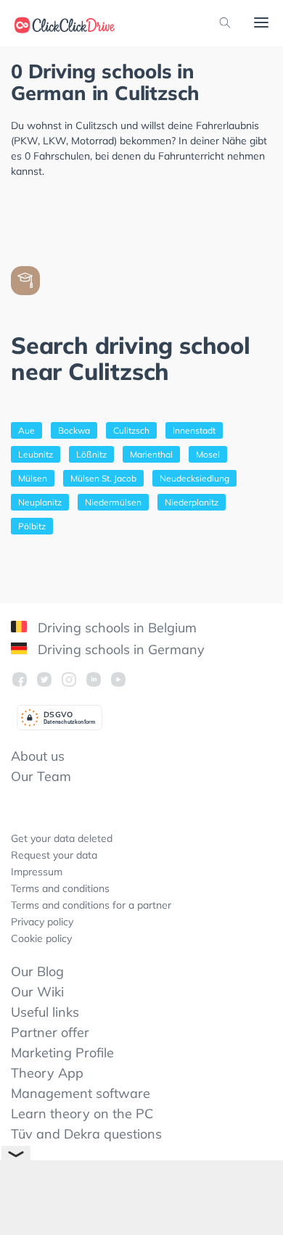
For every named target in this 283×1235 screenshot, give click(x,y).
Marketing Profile (62, 1052)
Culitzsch (131, 430)
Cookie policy (41, 938)
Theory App (47, 1073)
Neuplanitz (40, 502)
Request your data (54, 855)
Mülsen (32, 478)
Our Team (41, 776)
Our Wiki (37, 991)
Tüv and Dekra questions (86, 1133)
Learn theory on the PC (82, 1113)
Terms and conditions (60, 888)
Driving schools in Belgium (115, 627)
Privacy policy (42, 921)
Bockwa (74, 430)
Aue (26, 430)
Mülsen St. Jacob (103, 478)
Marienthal (151, 454)
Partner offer (50, 1032)
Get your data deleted (61, 838)
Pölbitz (32, 526)
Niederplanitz (191, 502)
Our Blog (37, 971)
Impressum (36, 871)
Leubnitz (35, 454)
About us (38, 756)
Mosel (208, 454)
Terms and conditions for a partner (91, 905)
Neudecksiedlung (194, 478)
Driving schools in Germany (119, 649)
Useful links (45, 1012)
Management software (80, 1093)
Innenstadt (194, 430)
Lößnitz (91, 454)
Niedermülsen (113, 502)
